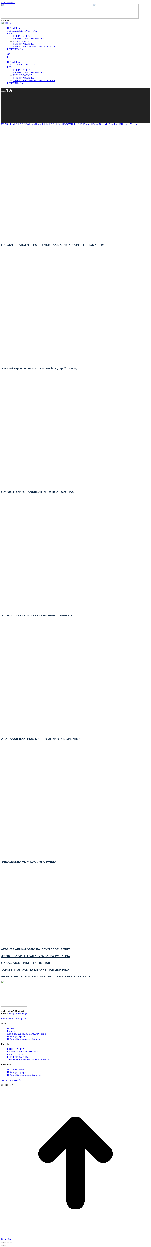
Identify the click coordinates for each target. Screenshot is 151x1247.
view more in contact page (13, 1018)
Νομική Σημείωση (15, 1069)
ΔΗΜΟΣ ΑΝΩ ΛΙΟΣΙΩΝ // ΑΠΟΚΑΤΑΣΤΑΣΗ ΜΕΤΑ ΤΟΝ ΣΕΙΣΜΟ (45, 976)
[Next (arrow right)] (5, 1245)
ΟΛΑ (3, 124)
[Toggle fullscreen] (8, 1242)
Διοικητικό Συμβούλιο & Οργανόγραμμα (26, 1033)
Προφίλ (10, 1028)
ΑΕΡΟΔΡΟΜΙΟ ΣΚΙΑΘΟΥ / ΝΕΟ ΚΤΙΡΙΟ (28, 862)
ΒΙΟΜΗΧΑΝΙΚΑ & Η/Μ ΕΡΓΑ (39, 124)
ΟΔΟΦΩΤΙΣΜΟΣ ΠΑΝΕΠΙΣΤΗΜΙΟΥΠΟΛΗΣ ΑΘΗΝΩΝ (38, 492)
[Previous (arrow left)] (2, 1245)
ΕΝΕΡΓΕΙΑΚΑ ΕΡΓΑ (84, 124)
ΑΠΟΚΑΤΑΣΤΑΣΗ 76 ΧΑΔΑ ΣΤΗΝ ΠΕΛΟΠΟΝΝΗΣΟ (36, 615)
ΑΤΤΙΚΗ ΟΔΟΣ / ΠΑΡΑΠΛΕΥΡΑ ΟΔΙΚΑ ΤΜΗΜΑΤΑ (35, 956)
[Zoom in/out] (11, 1242)
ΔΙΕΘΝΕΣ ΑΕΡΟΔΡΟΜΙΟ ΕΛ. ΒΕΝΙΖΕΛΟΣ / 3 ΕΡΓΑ (35, 949)
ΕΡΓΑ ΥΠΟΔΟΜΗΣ (64, 124)
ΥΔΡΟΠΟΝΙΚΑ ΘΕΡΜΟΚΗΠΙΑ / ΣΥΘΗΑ (116, 124)
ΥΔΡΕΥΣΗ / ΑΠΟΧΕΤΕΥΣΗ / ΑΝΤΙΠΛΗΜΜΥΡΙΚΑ (35, 969)
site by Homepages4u (11, 1080)
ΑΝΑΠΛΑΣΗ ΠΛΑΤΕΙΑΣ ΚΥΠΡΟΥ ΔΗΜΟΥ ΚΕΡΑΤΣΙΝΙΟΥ (40, 739)
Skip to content (8, 2)
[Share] (5, 1242)
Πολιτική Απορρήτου (17, 1072)
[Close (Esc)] (2, 1242)
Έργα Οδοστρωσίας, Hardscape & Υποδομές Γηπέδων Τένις (39, 368)
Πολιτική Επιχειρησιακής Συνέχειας (24, 1039)
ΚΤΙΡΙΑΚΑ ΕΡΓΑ (15, 124)
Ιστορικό (11, 1031)
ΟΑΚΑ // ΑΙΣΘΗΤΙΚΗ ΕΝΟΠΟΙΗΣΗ (25, 963)
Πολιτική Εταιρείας (16, 1036)
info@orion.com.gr (18, 1013)
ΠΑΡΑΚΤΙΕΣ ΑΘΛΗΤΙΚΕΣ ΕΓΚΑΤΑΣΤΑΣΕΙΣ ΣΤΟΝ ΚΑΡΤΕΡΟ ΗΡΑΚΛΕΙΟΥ (52, 245)
